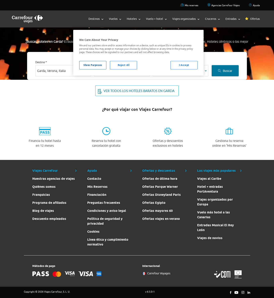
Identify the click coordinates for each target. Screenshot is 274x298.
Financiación (96, 195)
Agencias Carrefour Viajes (225, 5)
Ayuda (256, 5)
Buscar (227, 71)
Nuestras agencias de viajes (53, 179)
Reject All (124, 65)
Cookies (93, 231)
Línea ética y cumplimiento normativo (107, 242)
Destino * (41, 62)
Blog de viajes (43, 211)
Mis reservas (191, 5)
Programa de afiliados (49, 203)
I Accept (184, 65)
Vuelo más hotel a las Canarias (213, 214)
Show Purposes (92, 65)
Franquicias (41, 195)
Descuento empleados (49, 219)
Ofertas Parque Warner (160, 187)
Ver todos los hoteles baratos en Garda (139, 91)
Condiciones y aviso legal (106, 211)
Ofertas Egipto (153, 203)
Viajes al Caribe (209, 179)
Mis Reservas (97, 187)
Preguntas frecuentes (103, 203)
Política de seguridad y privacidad (105, 221)
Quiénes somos (44, 187)
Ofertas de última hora (159, 179)
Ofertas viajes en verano (161, 219)
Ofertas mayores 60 (157, 211)
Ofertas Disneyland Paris (161, 195)
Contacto (94, 179)
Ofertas (255, 18)
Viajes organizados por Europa (215, 202)
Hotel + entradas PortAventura (210, 189)
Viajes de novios (209, 238)
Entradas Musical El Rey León (215, 227)
